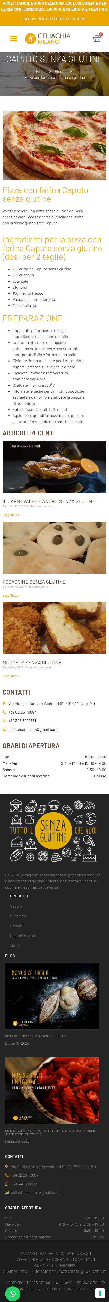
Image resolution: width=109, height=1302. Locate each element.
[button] (14, 38)
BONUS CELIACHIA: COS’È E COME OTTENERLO (35, 1036)
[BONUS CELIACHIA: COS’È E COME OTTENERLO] (52, 995)
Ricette (61, 71)
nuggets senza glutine (32, 662)
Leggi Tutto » (11, 514)
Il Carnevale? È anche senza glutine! (50, 501)
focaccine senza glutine (34, 582)
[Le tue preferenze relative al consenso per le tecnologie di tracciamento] (100, 1293)
